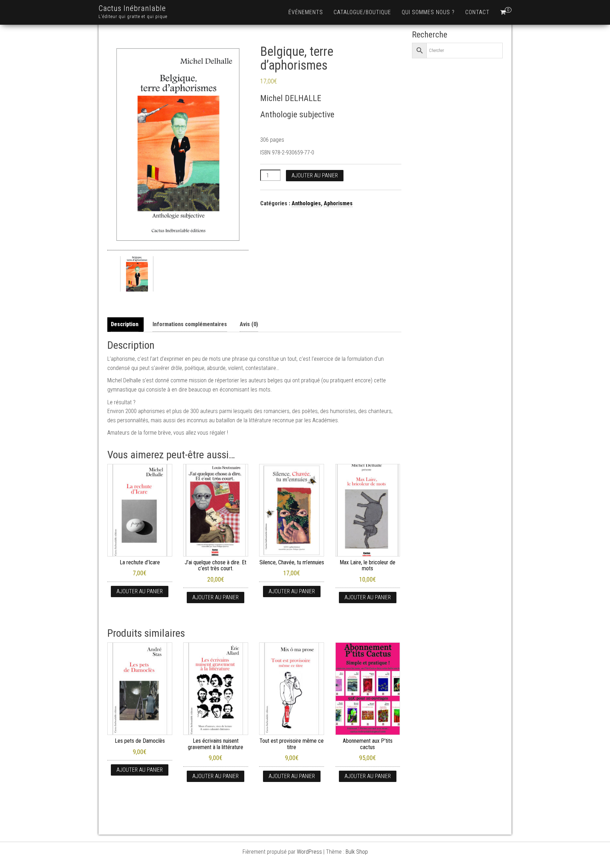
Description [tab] (124, 324)
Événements (305, 12)
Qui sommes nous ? (428, 12)
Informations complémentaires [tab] (189, 324)
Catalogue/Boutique (362, 12)
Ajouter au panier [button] (139, 591)
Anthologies (306, 203)
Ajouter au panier (315, 175)
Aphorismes (338, 203)
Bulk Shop (357, 851)
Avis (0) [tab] (249, 324)
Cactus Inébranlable (132, 8)
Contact (477, 12)
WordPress (309, 851)
